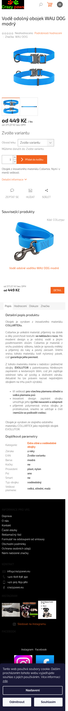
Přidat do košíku (34, 159)
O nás (5, 520)
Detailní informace (12, 179)
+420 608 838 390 (17, 576)
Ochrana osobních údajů (16, 548)
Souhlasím (48, 702)
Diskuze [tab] (33, 306)
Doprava (7, 516)
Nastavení (33, 690)
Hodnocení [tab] (20, 306)
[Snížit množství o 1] (15, 162)
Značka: (16, 36)
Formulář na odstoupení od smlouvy (23, 539)
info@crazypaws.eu (18, 571)
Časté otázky (9, 530)
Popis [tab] (8, 306)
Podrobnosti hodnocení (48, 33)
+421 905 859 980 (17, 582)
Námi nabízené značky (15, 553)
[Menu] (59, 4)
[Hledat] (40, 4)
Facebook (41, 649)
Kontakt (6, 525)
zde (5, 681)
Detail (57, 290)
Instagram (27, 649)
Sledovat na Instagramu (32, 624)
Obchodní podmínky (14, 544)
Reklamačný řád (11, 534)
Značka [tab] (45, 306)
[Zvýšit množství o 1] (15, 157)
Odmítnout (16, 702)
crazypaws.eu (15, 587)
